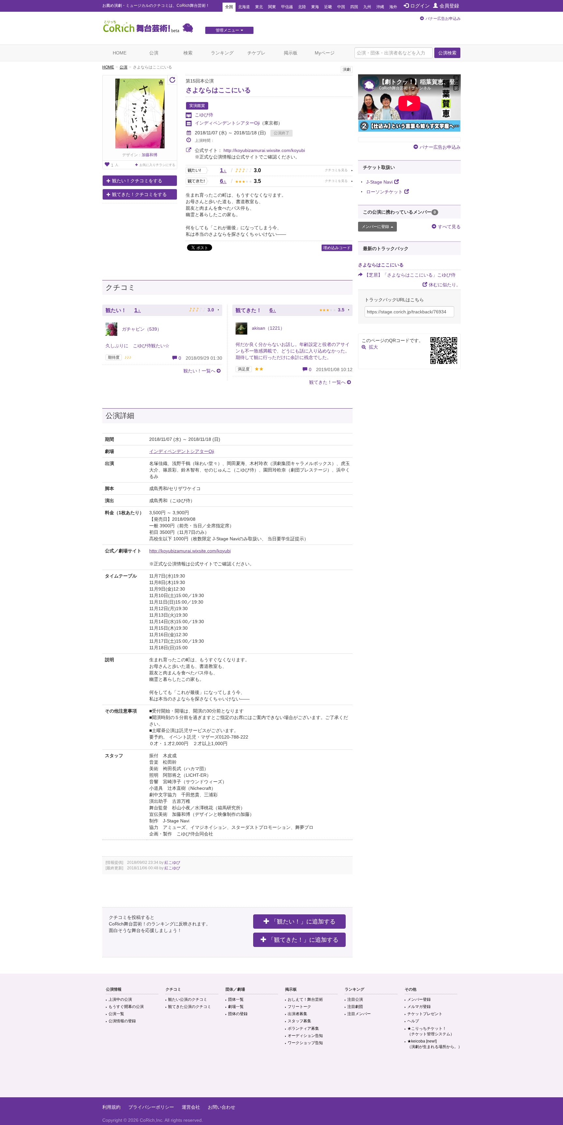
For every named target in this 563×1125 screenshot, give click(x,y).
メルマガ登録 (419, 1006)
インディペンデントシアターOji (227, 123)
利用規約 (111, 1107)
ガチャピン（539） (141, 329)
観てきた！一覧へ (327, 382)
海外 (393, 7)
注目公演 (355, 999)
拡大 (373, 347)
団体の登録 (238, 1014)
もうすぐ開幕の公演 (126, 1006)
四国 (354, 7)
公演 (153, 52)
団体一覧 (236, 999)
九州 (367, 7)
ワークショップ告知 (305, 1043)
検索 (188, 52)
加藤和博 (149, 155)
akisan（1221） (268, 328)
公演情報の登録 (122, 1021)
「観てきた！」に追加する (303, 940)
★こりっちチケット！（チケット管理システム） (430, 1031)
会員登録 (449, 5)
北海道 (244, 7)
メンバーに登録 (375, 226)
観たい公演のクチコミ (187, 999)
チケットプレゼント (424, 1014)
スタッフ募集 (299, 1021)
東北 (259, 7)
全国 (229, 7)
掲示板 (290, 52)
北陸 (302, 7)
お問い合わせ (221, 1107)
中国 (341, 7)
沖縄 (380, 7)
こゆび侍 (204, 114)
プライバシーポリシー (151, 1107)
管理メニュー (227, 30)
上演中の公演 (120, 999)
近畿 (328, 7)
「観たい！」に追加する (303, 921)
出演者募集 (297, 1014)
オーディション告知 (305, 1035)
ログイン (420, 5)
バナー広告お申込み (443, 18)
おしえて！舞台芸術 (305, 999)
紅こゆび (172, 862)
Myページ (325, 52)
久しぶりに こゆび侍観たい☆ (137, 345)
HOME (119, 52)
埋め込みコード (337, 248)
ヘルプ (413, 1021)
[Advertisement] (281, 1076)
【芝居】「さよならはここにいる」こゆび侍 (409, 275)
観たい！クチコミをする (137, 180)
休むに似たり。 (445, 284)
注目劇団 (355, 1006)
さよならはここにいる (218, 90)
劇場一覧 (236, 1006)
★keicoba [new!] (434, 1044)
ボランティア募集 (303, 1028)
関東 (272, 7)
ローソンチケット (384, 191)
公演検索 (447, 52)
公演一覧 (116, 1014)
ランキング (222, 52)
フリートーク (299, 1006)
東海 (315, 7)
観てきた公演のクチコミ (189, 1006)
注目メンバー (359, 1014)
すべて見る (449, 226)
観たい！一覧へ (199, 370)
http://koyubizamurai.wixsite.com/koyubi (264, 150)
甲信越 (287, 7)
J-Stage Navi (379, 182)
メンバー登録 (419, 999)
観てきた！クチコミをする (139, 194)
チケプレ (256, 52)
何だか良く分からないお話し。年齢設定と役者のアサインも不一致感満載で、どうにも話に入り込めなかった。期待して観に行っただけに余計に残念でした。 (293, 351)
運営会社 (191, 1107)
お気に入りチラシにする (157, 165)
